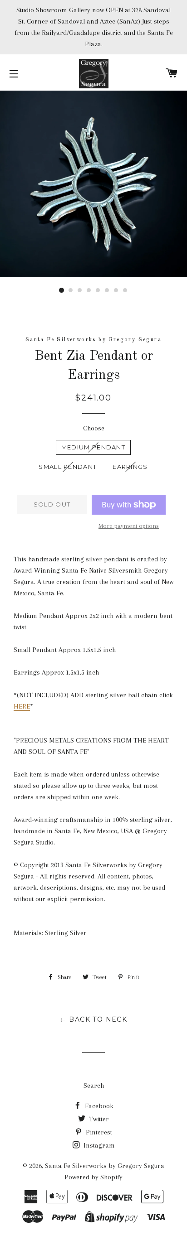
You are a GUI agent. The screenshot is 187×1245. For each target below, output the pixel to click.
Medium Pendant (93, 447)
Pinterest (98, 1132)
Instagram (98, 1145)
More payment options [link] (128, 525)
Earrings (130, 466)
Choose (93, 428)
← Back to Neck (94, 1019)
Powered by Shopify (93, 1177)
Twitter (98, 1119)
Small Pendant (68, 466)
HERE (22, 706)
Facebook (98, 1106)
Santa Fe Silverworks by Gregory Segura (104, 1166)
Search (94, 1085)
